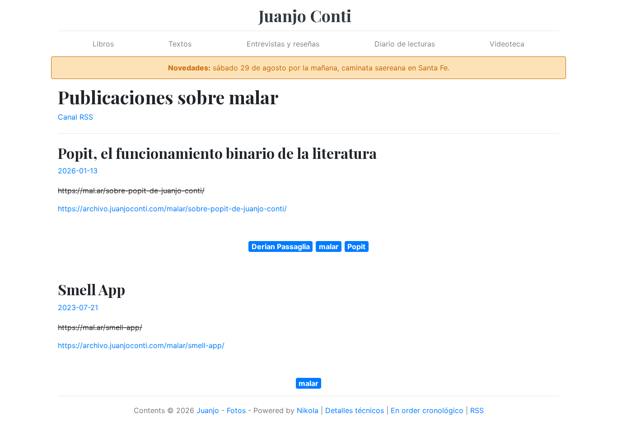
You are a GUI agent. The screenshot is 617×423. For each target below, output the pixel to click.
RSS (477, 410)
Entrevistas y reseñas (283, 43)
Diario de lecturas (404, 43)
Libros (103, 43)
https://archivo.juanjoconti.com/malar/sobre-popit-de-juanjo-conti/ (172, 208)
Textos (180, 43)
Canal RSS (75, 116)
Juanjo (207, 410)
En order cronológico (427, 410)
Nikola (307, 410)
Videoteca (507, 43)
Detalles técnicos (354, 410)
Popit (356, 246)
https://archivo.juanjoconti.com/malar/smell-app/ (141, 345)
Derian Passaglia (281, 246)
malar (329, 246)
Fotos (236, 410)
